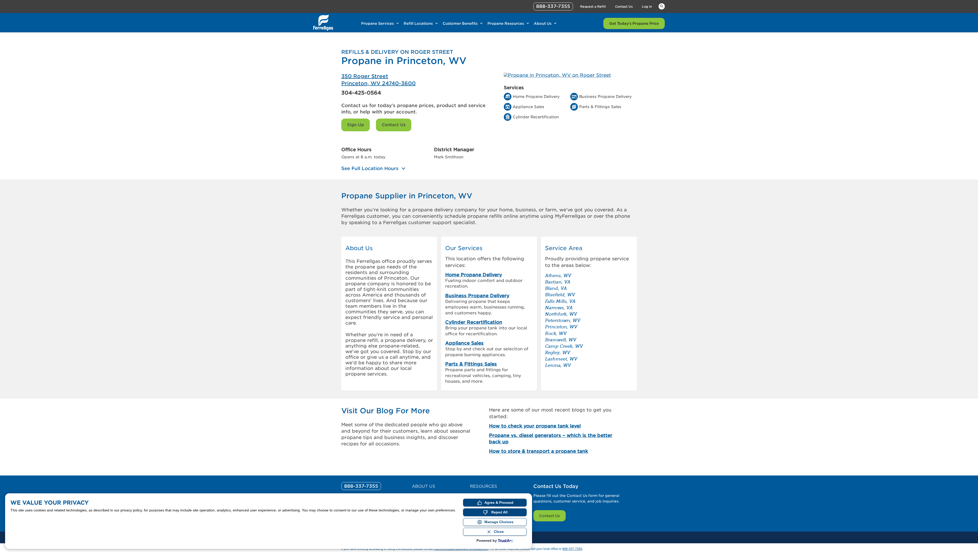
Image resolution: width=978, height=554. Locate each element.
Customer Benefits (460, 23)
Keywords (662, 6)
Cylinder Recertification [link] (473, 322)
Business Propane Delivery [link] (477, 295)
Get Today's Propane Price (634, 23)
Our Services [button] (464, 248)
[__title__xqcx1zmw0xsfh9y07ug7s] (323, 23)
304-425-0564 (361, 93)
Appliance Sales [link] (464, 343)
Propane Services (377, 23)
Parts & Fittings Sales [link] (471, 364)
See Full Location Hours (370, 168)
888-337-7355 (553, 6)
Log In (647, 6)
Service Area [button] (563, 248)
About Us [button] (359, 248)
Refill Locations (418, 23)
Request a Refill (593, 6)
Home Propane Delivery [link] (473, 274)
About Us (542, 23)
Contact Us (624, 6)
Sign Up (355, 124)
